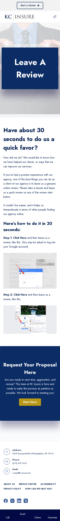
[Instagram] (12, 501)
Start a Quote (28, 5)
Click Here (20, 238)
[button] (30, 402)
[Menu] (54, 16)
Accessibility (48, 484)
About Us (9, 484)
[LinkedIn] (19, 501)
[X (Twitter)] (26, 501)
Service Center (27, 484)
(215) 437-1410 (19, 463)
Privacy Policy (12, 489)
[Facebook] (6, 501)
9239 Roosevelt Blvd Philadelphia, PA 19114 (33, 453)
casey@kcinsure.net (21, 472)
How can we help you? (38, 489)
